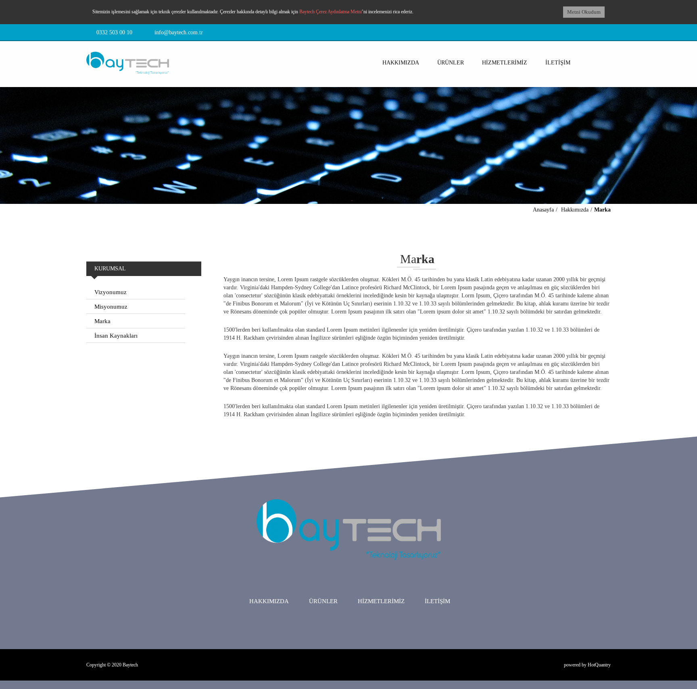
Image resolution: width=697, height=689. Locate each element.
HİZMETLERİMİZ (504, 63)
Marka (602, 210)
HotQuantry (599, 665)
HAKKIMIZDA (400, 63)
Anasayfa (543, 210)
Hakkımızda (574, 210)
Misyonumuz (110, 306)
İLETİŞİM (557, 63)
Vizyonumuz (110, 292)
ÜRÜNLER (450, 63)
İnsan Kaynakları (116, 335)
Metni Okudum (584, 12)
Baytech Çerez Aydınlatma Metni (330, 12)
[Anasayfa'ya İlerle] (127, 58)
